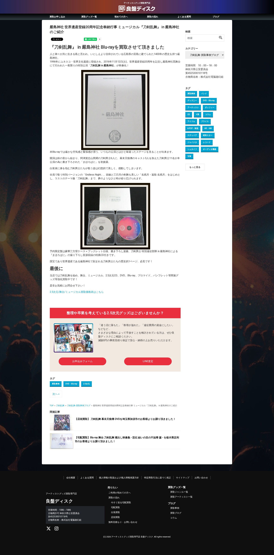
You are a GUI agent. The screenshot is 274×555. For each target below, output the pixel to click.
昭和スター (207, 135)
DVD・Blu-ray (71, 384)
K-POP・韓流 (192, 128)
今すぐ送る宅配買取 (121, 502)
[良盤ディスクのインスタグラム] (56, 529)
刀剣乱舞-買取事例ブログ (78, 405)
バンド (204, 93)
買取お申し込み (57, 16)
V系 (197, 114)
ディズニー (192, 100)
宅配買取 (115, 507)
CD (188, 114)
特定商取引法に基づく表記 (157, 477)
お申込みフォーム (82, 361)
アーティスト (193, 107)
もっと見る (194, 167)
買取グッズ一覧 (89, 16)
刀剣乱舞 (60, 405)
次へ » (55, 393)
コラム (208, 114)
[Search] (220, 37)
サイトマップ (182, 477)
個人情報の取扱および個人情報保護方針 (119, 477)
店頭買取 (115, 517)
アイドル (191, 121)
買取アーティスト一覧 (181, 496)
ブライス (205, 121)
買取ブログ (175, 513)
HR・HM (208, 128)
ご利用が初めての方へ (119, 492)
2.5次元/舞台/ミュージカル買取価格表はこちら (77, 291)
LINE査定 (148, 361)
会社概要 (70, 477)
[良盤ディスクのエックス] (48, 529)
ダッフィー (209, 107)
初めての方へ (121, 16)
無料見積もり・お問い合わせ (122, 522)
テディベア (192, 135)
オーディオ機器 (209, 149)
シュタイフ (192, 149)
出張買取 (115, 512)
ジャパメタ (192, 142)
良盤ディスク (59, 501)
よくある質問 (184, 16)
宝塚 (189, 156)
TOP (51, 405)
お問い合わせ (201, 477)
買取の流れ (152, 16)
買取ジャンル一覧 (179, 492)
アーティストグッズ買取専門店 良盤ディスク (132, 537)
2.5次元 (86, 384)
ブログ (216, 16)
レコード (207, 142)
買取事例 (55, 384)
